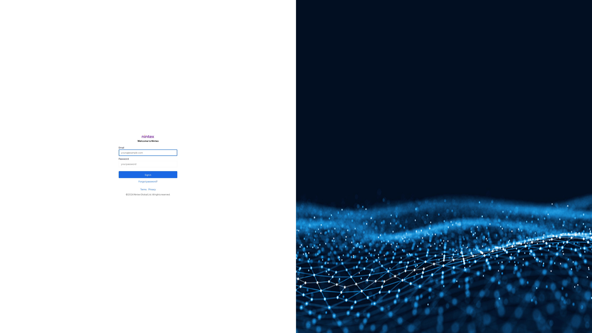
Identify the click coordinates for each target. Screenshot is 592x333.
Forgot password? (148, 181)
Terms (143, 189)
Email (121, 147)
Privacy (152, 189)
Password (124, 159)
